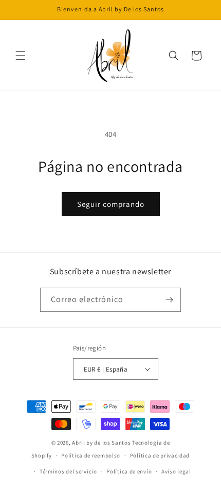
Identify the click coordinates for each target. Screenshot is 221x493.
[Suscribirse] (169, 300)
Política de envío (129, 471)
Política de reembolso (90, 455)
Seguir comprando (110, 204)
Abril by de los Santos (101, 442)
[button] (20, 55)
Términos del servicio (68, 471)
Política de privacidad (160, 455)
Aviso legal (176, 471)
